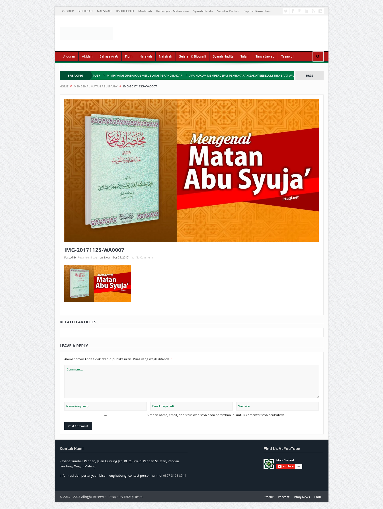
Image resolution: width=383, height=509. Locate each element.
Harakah (145, 56)
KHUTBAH (85, 11)
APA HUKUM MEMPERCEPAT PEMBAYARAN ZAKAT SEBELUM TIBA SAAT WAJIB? (219, 75)
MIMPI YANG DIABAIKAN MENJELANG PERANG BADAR (119, 75)
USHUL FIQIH (125, 11)
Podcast (283, 497)
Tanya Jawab (265, 56)
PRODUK (68, 11)
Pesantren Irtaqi (88, 257)
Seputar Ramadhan (257, 11)
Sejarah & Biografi (192, 56)
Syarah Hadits (203, 11)
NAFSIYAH (104, 11)
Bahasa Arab (109, 56)
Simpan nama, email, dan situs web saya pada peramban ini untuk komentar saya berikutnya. (216, 415)
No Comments (145, 257)
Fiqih (129, 56)
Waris (67, 66)
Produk (269, 497)
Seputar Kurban (228, 11)
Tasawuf (287, 56)
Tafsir (244, 56)
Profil (317, 497)
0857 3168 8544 (174, 475)
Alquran (69, 56)
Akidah (87, 56)
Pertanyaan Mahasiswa (172, 11)
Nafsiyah (165, 56)
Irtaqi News (302, 497)
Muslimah (145, 11)
